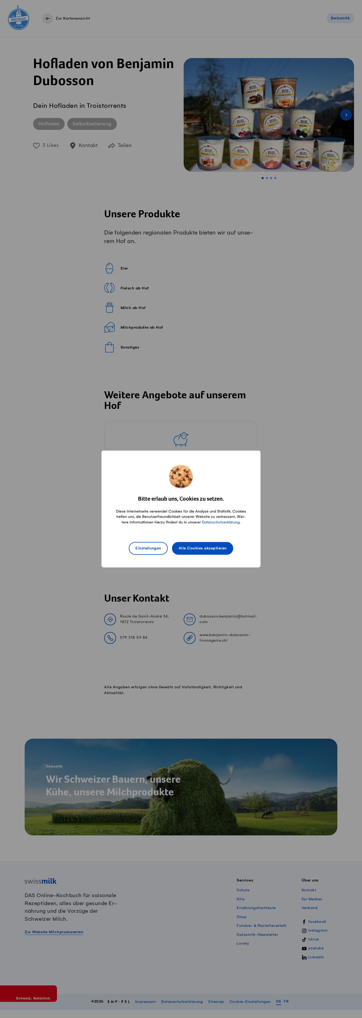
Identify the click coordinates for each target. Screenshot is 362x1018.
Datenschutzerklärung (221, 522)
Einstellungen (148, 548)
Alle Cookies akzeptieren (203, 548)
